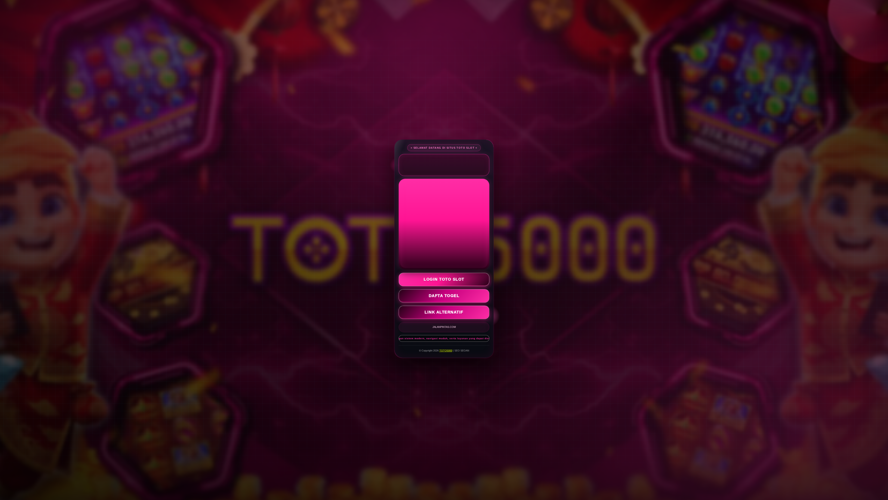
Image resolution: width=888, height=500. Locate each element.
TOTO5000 (445, 350)
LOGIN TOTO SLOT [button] (444, 279)
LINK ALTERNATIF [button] (444, 312)
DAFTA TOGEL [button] (444, 296)
